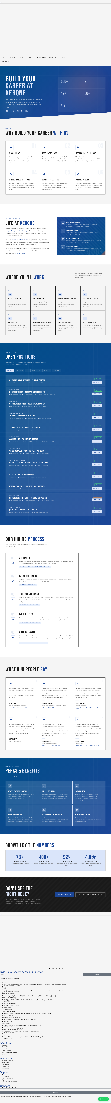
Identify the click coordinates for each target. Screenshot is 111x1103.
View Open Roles (64, 894)
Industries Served (53, 57)
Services (28, 57)
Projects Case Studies (40, 57)
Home (5, 57)
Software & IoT (36, 370)
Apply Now (97, 382)
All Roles (9, 370)
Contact (64, 57)
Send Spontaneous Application (90, 894)
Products (20, 57)
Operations (56, 370)
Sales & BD (47, 370)
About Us (12, 57)
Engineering (19, 370)
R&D (27, 370)
